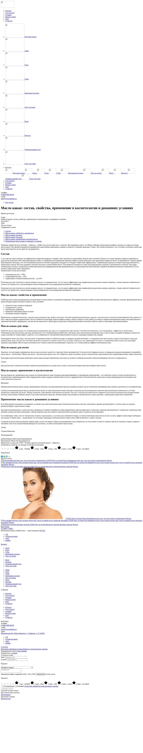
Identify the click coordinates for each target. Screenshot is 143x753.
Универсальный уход (13, 564)
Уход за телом (10, 556)
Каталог (8, 11)
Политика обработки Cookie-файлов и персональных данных (24, 649)
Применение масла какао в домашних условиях (23, 241)
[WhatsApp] (4, 457)
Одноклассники (11, 639)
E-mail (3, 660)
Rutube (8, 643)
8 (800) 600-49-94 (7, 195)
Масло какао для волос (14, 237)
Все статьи (9, 202)
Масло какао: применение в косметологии (21, 239)
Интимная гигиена (12, 554)
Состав (8, 231)
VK (6, 637)
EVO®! (42, 531)
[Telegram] (7, 457)
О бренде (8, 21)
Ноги (7, 560)
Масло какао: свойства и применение (19, 233)
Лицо (7, 548)
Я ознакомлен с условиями (31, 686)
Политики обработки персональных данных (41, 686)
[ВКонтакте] (2, 457)
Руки (7, 550)
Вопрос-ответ (10, 17)
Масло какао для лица (13, 235)
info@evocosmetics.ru (9, 199)
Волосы (8, 562)
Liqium (14, 653)
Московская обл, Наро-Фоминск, (23, 633)
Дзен (7, 641)
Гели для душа (10, 566)
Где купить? (10, 13)
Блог (7, 19)
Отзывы (8, 15)
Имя (3, 657)
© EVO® (4, 647)
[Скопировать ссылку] (9, 457)
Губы (7, 552)
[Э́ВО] (10, 529)
